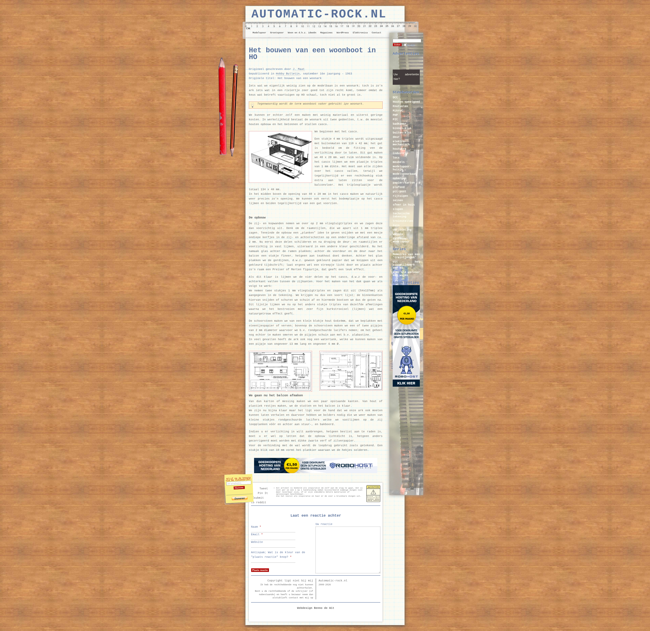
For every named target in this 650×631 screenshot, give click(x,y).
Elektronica (360, 32)
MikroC (398, 110)
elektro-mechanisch (401, 143)
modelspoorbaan (404, 173)
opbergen (399, 178)
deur (396, 137)
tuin (396, 225)
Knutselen (400, 106)
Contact (376, 32)
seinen (398, 200)
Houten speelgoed (406, 101)
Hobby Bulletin (288, 73)
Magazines (326, 32)
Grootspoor (277, 32)
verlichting (402, 229)
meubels (399, 162)
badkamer (399, 123)
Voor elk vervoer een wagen (406, 274)
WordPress (343, 32)
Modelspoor (259, 32)
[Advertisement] (406, 63)
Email (257, 534)
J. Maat (299, 69)
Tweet (263, 488)
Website (257, 542)
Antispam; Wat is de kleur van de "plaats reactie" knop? (278, 555)
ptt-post (399, 191)
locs (396, 157)
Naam (256, 526)
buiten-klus (402, 132)
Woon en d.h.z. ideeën (302, 32)
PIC (395, 119)
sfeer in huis (404, 204)
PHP (395, 115)
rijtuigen (400, 195)
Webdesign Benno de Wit (315, 608)
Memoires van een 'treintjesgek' (406, 256)
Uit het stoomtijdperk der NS (406, 264)
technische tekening (401, 215)
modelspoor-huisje (402, 168)
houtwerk (399, 148)
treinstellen (403, 221)
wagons (398, 234)
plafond (399, 187)
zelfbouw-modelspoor (401, 240)
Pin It (263, 493)
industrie (400, 153)
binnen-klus (402, 128)
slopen (398, 209)
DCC (395, 97)
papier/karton (404, 182)
